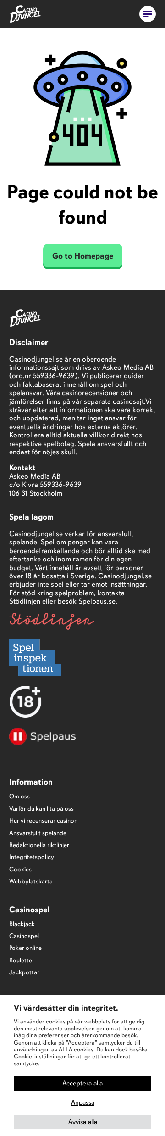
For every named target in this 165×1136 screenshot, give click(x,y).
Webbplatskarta (31, 881)
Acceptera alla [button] (82, 1083)
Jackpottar (24, 972)
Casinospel (24, 936)
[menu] (147, 14)
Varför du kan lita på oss (41, 809)
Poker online (25, 948)
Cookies (20, 869)
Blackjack (22, 924)
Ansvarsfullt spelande (37, 833)
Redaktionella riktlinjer (39, 845)
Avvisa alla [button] (82, 1122)
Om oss (19, 796)
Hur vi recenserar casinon (43, 821)
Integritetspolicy (31, 857)
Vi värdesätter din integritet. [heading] (66, 1008)
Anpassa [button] (82, 1102)
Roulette (20, 960)
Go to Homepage (82, 256)
